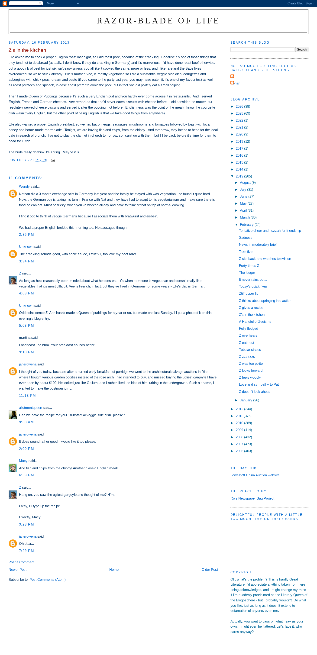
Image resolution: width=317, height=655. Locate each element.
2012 (240, 409)
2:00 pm (26, 449)
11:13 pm (27, 395)
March (245, 217)
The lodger (247, 272)
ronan (236, 83)
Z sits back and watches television (265, 259)
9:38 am (26, 422)
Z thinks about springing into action (265, 301)
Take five (245, 252)
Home (114, 569)
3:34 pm (26, 261)
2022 (240, 120)
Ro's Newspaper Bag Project (252, 498)
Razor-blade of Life (158, 20)
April (244, 210)
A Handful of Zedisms (255, 321)
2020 (240, 134)
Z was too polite (251, 363)
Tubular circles (250, 350)
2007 (240, 444)
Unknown (26, 246)
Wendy (24, 186)
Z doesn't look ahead (254, 392)
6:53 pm (26, 475)
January (246, 400)
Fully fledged (248, 328)
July (243, 189)
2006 (240, 451)
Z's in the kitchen (252, 314)
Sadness (245, 237)
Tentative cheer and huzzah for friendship (270, 230)
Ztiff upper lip (248, 293)
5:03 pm (26, 325)
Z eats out (246, 343)
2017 (240, 148)
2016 (240, 155)
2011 (240, 416)
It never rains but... (253, 279)
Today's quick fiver (253, 286)
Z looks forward (250, 370)
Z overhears (248, 335)
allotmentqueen (30, 408)
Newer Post (17, 569)
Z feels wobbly (250, 377)
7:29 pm (26, 551)
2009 (240, 430)
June (244, 196)
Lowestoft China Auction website (254, 475)
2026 (240, 106)
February (247, 224)
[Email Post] (53, 159)
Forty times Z (249, 266)
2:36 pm (26, 234)
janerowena (27, 364)
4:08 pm (26, 293)
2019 (240, 141)
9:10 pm (26, 352)
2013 (240, 176)
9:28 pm (26, 524)
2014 (240, 169)
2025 (240, 113)
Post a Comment (21, 562)
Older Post (210, 569)
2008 (240, 437)
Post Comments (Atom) (47, 579)
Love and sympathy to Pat (259, 384)
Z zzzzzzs (247, 356)
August (246, 182)
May (244, 203)
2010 (240, 423)
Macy (23, 461)
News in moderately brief (258, 244)
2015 (240, 162)
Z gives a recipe (251, 308)
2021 (240, 127)
